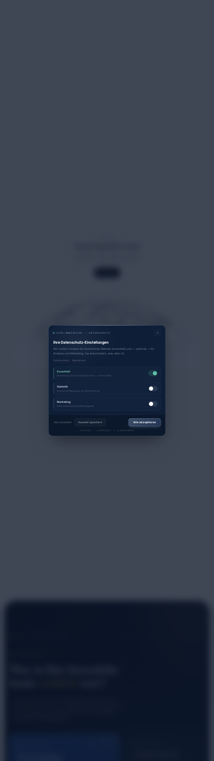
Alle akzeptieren (144, 422)
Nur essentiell (63, 422)
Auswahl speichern (90, 422)
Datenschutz (61, 360)
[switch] (153, 373)
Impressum (79, 360)
